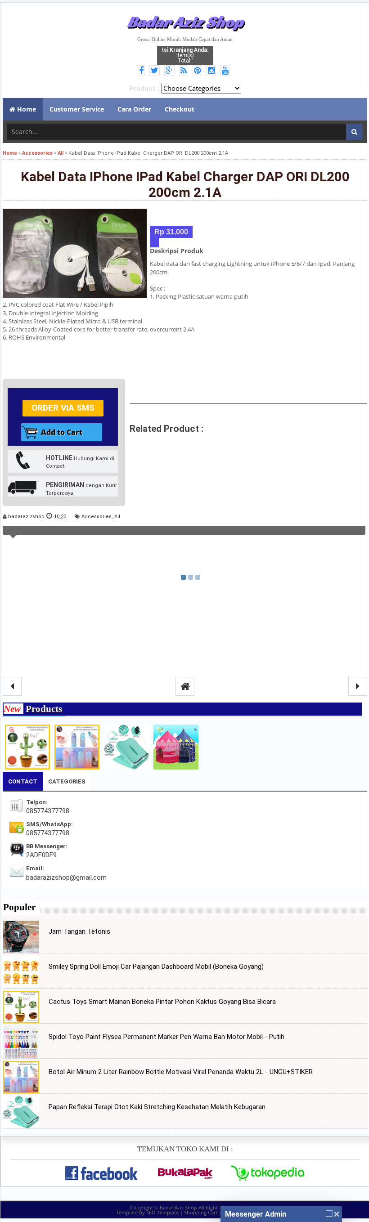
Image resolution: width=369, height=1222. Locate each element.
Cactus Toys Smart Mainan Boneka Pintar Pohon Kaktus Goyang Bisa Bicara (162, 1002)
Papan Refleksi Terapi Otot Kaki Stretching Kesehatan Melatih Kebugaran (157, 1107)
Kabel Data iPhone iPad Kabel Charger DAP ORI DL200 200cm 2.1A (185, 184)
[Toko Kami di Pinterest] (199, 71)
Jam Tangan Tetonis (79, 931)
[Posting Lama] (357, 686)
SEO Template (162, 1212)
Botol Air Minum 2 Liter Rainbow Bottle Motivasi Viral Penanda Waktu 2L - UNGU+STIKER (181, 1072)
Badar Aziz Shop (185, 21)
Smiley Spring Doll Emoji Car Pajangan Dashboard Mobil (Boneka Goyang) (156, 966)
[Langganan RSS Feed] (185, 71)
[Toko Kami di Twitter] (155, 71)
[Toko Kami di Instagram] (213, 71)
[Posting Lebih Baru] (12, 686)
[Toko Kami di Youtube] (226, 71)
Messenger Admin (255, 1214)
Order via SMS (63, 408)
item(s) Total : (185, 55)
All (117, 516)
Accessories (96, 516)
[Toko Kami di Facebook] (143, 71)
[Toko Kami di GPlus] (170, 71)
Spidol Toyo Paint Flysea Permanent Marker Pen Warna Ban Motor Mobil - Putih (166, 1037)
